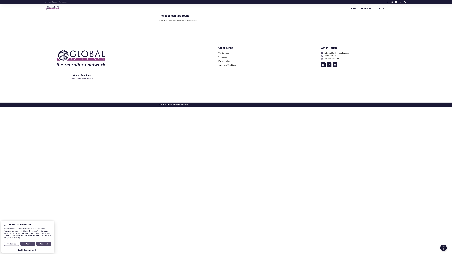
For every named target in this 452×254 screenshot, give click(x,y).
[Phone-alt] (405, 2)
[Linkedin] (396, 2)
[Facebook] (387, 2)
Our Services (365, 8)
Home (353, 8)
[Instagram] (392, 2)
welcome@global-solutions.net (56, 2)
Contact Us (379, 8)
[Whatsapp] (400, 2)
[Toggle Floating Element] (443, 248)
